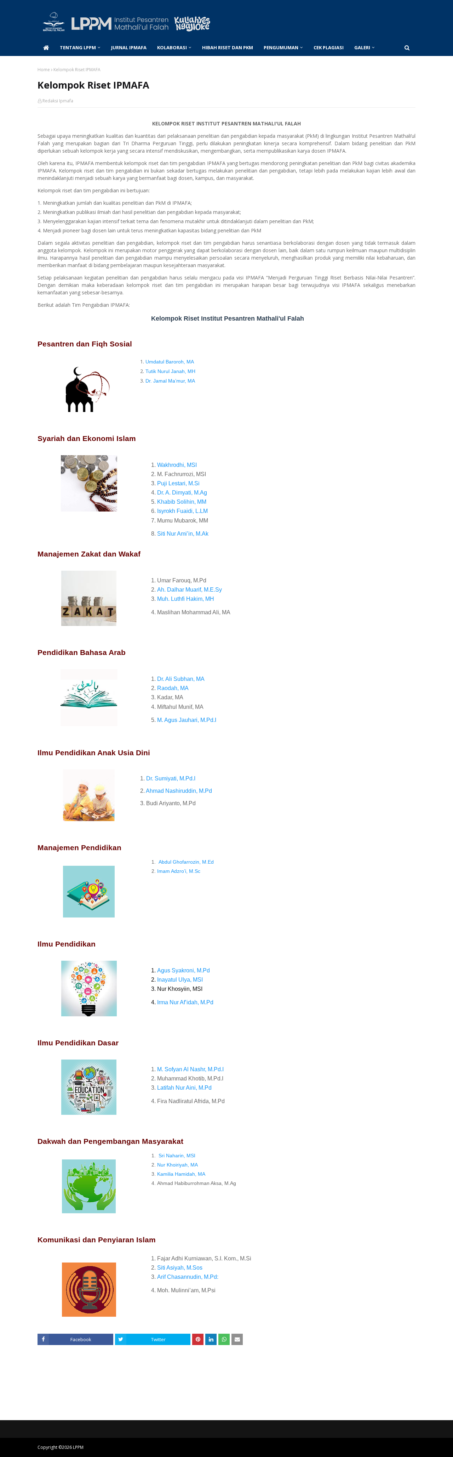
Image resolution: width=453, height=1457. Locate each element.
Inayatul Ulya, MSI (180, 980)
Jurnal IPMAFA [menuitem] (129, 47)
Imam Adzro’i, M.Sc (178, 871)
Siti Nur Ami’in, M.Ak (182, 534)
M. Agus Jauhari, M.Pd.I (186, 720)
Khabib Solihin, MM (181, 502)
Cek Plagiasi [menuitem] (329, 47)
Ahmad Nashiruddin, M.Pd (179, 791)
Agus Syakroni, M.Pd (183, 970)
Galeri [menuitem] (362, 47)
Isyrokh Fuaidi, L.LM (182, 511)
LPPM (78, 1447)
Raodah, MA (173, 688)
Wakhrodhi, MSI (177, 465)
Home (44, 70)
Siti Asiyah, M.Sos (179, 1268)
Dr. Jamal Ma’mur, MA (170, 381)
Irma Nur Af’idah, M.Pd (185, 1002)
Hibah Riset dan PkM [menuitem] (227, 47)
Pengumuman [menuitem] (281, 47)
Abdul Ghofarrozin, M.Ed (186, 862)
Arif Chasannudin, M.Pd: (187, 1277)
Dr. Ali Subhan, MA (181, 679)
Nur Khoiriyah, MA (177, 1165)
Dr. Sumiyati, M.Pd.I (170, 778)
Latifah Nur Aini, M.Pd (184, 1088)
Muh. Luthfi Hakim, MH (185, 599)
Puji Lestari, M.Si (178, 483)
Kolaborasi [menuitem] (172, 47)
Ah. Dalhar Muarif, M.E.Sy (189, 590)
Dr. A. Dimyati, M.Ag (182, 493)
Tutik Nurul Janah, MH (170, 371)
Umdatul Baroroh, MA (169, 362)
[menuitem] (46, 47)
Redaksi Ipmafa (57, 101)
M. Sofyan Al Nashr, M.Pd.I (190, 1069)
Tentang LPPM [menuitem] (78, 47)
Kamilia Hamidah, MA (181, 1174)
